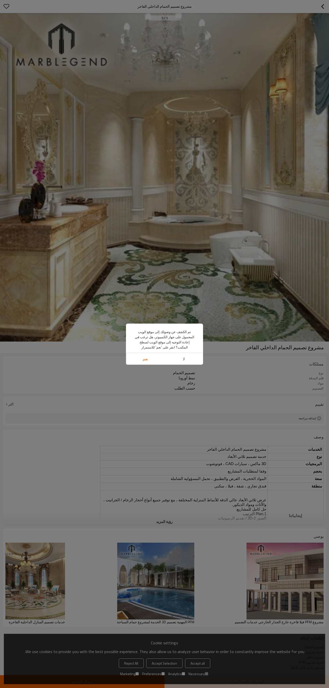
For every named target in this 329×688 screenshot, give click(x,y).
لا (184, 359)
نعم (145, 359)
